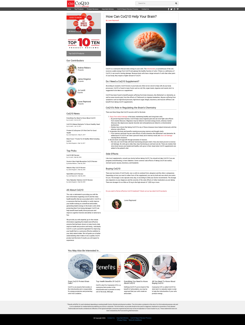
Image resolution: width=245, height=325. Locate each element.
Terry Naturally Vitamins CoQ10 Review (80, 180)
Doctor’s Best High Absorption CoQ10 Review (82, 161)
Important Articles (108, 9)
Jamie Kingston (84, 79)
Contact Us (145, 9)
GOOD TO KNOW (75, 18)
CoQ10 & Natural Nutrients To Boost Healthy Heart (83, 124)
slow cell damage (166, 135)
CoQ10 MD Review (73, 155)
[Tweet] (171, 9)
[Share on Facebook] (168, 9)
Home (69, 9)
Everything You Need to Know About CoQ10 (81, 118)
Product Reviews (92, 9)
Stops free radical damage (118, 117)
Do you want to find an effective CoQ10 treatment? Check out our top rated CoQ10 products (136, 191)
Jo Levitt (81, 90)
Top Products (78, 9)
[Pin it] (177, 9)
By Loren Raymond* (112, 20)
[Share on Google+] (175, 9)
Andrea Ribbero (84, 68)
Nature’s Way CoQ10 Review (76, 168)
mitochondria (151, 69)
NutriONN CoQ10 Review (75, 174)
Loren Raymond (130, 200)
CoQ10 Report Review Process (127, 9)
